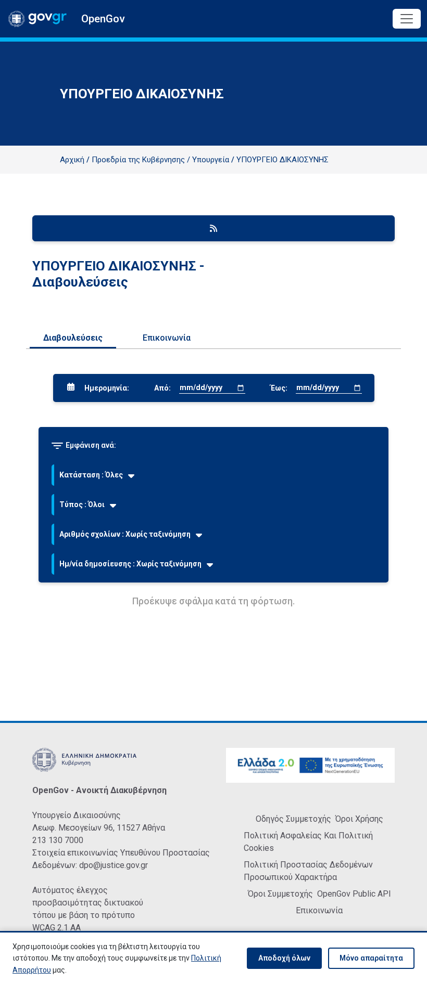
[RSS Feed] (213, 228)
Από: (162, 388)
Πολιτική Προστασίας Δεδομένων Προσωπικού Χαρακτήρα (308, 871)
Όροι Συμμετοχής (280, 894)
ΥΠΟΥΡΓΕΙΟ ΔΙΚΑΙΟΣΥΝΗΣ (282, 159)
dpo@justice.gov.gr (113, 865)
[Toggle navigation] (407, 19)
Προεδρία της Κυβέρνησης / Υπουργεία (160, 159)
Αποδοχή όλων (284, 958)
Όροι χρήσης (359, 819)
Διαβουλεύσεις (73, 338)
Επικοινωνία (167, 338)
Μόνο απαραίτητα (371, 958)
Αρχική (72, 159)
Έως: (278, 388)
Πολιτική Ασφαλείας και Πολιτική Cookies (308, 842)
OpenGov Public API (354, 894)
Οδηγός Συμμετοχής (293, 819)
